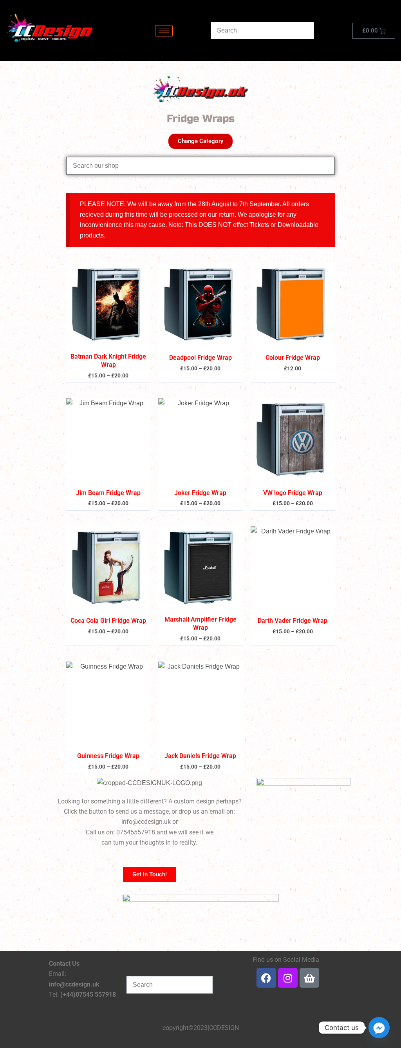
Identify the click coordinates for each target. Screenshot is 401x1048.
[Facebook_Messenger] (379, 1027)
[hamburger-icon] (164, 30)
